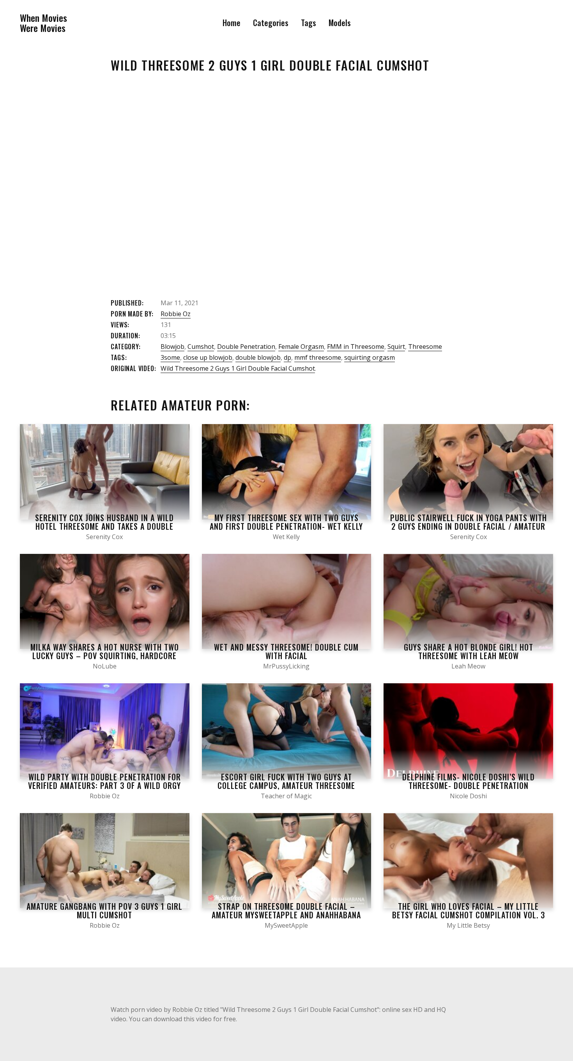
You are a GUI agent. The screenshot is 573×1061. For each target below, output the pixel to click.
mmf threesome (317, 357)
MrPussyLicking (286, 666)
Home (232, 22)
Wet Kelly (286, 536)
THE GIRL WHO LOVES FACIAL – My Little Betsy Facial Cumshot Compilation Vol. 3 (468, 910)
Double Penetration (246, 346)
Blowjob (172, 346)
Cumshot (200, 346)
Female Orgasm (301, 346)
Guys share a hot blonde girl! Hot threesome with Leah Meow (468, 651)
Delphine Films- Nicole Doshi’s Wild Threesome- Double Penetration (468, 781)
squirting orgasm (369, 357)
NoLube (105, 666)
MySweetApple (286, 925)
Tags (308, 22)
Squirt (396, 346)
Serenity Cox (104, 536)
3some (170, 357)
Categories (270, 22)
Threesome (425, 346)
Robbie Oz (176, 313)
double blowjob (258, 357)
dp (287, 357)
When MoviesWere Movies (43, 22)
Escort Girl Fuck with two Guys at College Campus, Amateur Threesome (286, 781)
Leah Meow (468, 666)
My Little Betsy (468, 925)
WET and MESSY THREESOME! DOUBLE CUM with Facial (286, 651)
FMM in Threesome (355, 346)
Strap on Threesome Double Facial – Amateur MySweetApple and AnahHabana (286, 910)
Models (340, 22)
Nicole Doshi (468, 796)
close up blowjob (207, 357)
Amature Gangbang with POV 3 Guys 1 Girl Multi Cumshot (104, 910)
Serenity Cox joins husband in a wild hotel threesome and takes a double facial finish (104, 526)
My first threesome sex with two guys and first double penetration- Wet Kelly (286, 522)
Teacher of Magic (286, 796)
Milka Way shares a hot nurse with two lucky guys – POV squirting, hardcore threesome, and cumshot (104, 655)
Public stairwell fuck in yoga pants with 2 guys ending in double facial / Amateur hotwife (468, 526)
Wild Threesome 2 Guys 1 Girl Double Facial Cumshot (238, 368)
